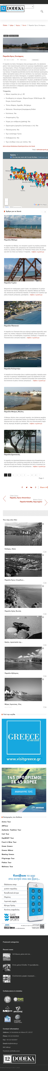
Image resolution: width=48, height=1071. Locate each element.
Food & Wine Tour (9, 842)
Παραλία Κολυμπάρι (12, 369)
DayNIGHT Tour (8, 838)
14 (35, 475)
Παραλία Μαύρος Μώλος (14, 412)
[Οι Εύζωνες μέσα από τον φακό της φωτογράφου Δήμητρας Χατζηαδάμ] (6, 957)
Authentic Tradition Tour (11, 830)
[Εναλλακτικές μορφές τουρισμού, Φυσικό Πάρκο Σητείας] (6, 979)
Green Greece (14, 35)
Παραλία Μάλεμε (10, 240)
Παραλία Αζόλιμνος (12, 673)
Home (5, 25)
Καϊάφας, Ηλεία (10, 549)
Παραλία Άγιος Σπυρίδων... (15, 580)
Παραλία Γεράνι (10, 283)
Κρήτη (18, 25)
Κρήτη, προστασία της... (14, 642)
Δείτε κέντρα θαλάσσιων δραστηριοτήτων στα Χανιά (19, 146)
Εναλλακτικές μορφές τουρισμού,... (24, 976)
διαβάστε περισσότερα (38, 252)
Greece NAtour (7, 850)
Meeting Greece (8, 854)
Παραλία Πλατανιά (11, 326)
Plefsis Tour (6, 862)
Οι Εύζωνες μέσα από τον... (21, 954)
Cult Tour (5, 834)
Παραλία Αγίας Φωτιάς (13, 611)
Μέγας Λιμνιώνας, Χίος (13, 704)
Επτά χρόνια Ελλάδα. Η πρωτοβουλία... (26, 965)
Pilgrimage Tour (8, 858)
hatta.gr (8, 1047)
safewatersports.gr (42, 149)
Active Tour (6, 822)
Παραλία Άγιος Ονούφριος (13, 56)
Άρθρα (12, 25)
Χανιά (24, 25)
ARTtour (5, 826)
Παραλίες (35, 60)
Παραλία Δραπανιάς (12, 454)
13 (32, 475)
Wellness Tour (7, 866)
